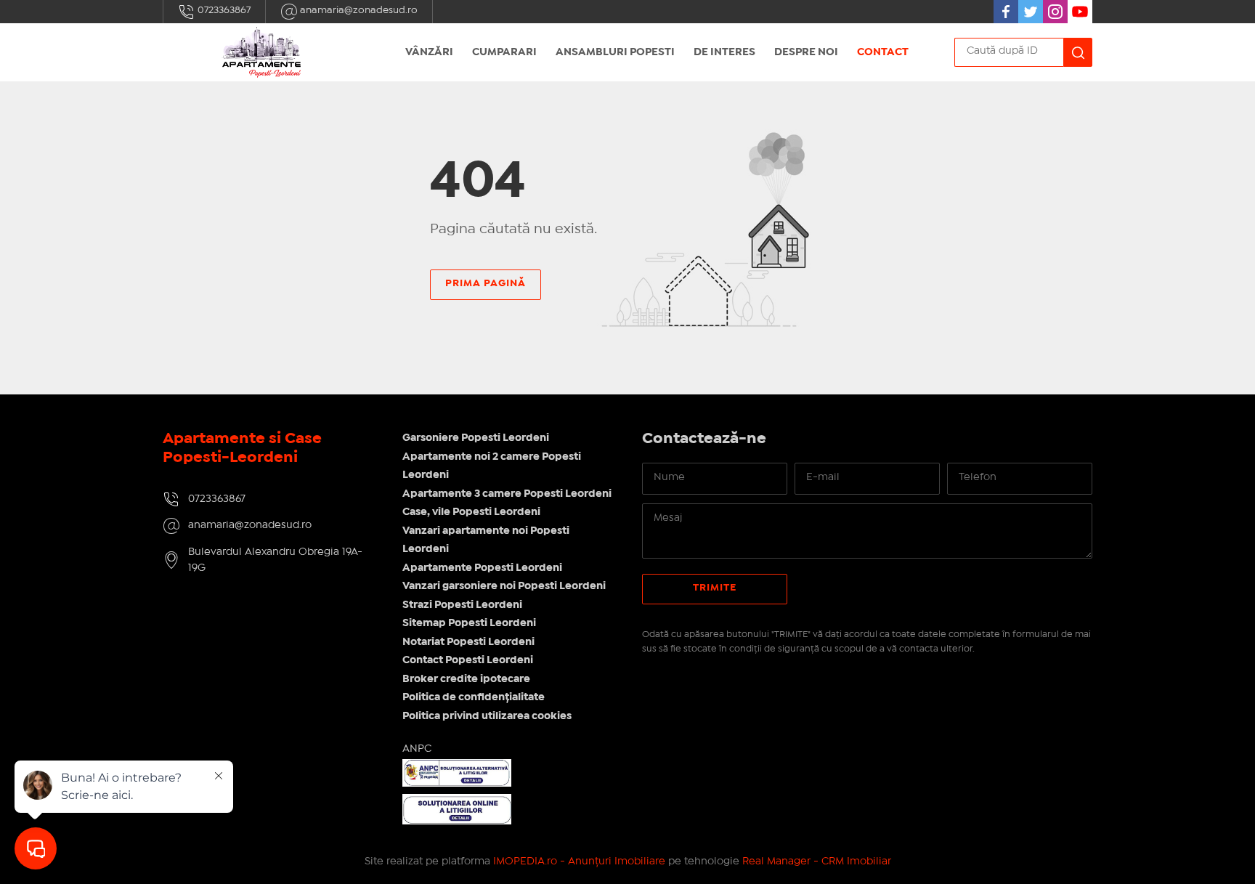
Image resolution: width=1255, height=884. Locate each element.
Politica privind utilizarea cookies (487, 716)
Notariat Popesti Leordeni (468, 642)
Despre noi (806, 52)
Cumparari (504, 52)
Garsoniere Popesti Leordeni (475, 438)
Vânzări (429, 52)
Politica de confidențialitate (473, 697)
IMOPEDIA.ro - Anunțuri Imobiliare (579, 861)
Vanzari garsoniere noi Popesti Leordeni (504, 586)
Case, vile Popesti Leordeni (471, 512)
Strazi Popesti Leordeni (462, 605)
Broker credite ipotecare (466, 679)
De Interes (724, 52)
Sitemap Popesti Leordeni (469, 623)
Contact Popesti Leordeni (467, 660)
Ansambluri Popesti (615, 52)
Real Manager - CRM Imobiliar (816, 861)
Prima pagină (485, 283)
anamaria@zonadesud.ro (358, 10)
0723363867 (223, 10)
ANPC (416, 749)
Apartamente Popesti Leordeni (482, 568)
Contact (883, 52)
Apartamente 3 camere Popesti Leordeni (507, 494)
